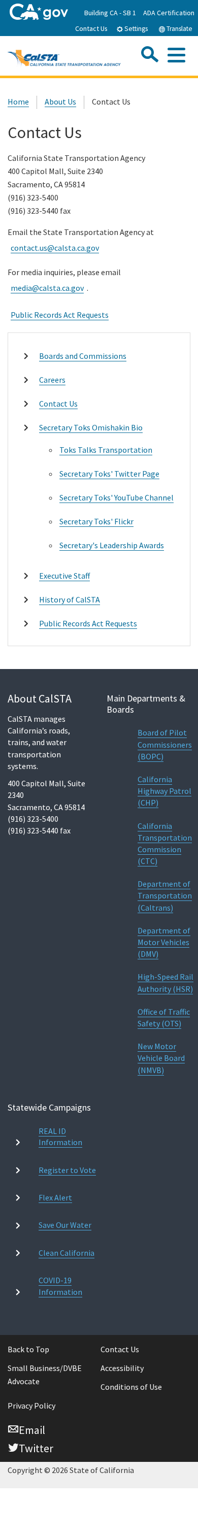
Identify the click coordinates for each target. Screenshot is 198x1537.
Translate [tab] (178, 28)
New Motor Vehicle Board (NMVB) (161, 1058)
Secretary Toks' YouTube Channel (116, 497)
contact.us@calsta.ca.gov (55, 248)
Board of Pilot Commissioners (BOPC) (165, 744)
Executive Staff (64, 576)
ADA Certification (168, 12)
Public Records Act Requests (60, 315)
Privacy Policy (31, 1405)
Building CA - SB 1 (110, 12)
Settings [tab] (135, 28)
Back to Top (28, 1349)
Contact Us (91, 28)
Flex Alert (55, 1197)
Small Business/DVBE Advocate (45, 1374)
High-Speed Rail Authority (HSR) (165, 982)
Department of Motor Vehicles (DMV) (164, 942)
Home (18, 101)
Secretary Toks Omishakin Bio (91, 427)
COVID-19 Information (60, 1285)
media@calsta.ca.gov (47, 288)
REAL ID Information (60, 1136)
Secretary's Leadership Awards (111, 545)
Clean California (66, 1253)
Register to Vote (67, 1170)
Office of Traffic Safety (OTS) (164, 1017)
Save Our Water (65, 1225)
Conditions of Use (131, 1387)
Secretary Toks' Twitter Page (109, 474)
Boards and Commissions (82, 356)
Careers (52, 380)
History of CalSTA (69, 599)
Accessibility (122, 1368)
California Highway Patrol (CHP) (164, 791)
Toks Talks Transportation (105, 450)
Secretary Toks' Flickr (96, 521)
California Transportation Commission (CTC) (165, 843)
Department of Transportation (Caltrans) (165, 895)
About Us (60, 101)
